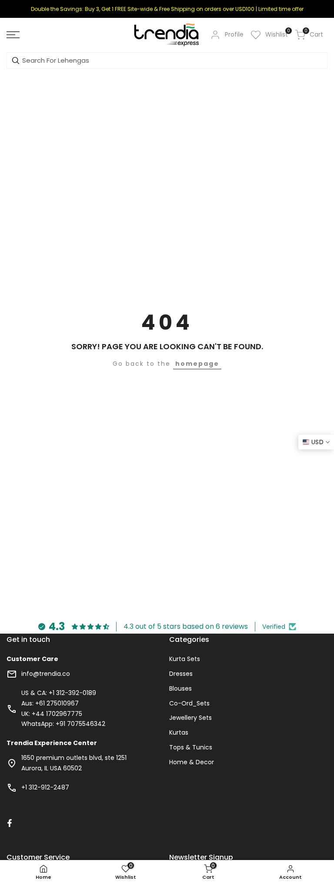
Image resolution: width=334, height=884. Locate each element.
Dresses (181, 673)
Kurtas (178, 732)
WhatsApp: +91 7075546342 (63, 723)
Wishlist (276, 34)
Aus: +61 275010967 (50, 703)
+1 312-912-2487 (45, 787)
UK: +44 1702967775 (51, 713)
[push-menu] (13, 35)
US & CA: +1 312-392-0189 (58, 692)
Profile (234, 34)
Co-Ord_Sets (189, 703)
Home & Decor (191, 762)
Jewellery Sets (190, 717)
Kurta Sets (184, 659)
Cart (313, 34)
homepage (197, 363)
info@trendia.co (45, 673)
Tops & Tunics (190, 747)
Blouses (180, 688)
